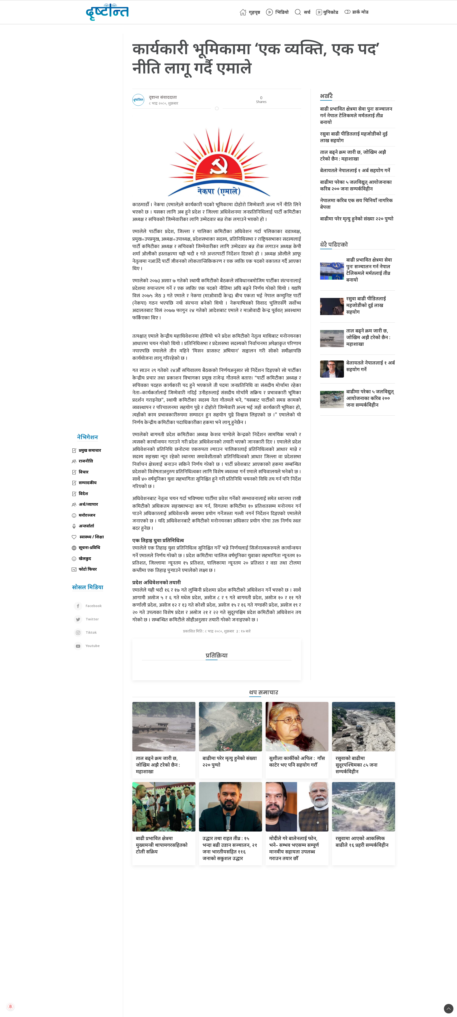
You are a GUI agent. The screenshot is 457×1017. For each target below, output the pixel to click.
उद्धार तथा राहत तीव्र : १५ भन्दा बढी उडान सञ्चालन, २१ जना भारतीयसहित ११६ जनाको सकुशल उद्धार (230, 848)
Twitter (92, 619)
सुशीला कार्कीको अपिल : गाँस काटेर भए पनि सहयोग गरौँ (297, 761)
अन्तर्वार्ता (86, 526)
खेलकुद (85, 558)
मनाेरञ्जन (87, 515)
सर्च (307, 12)
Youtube (92, 645)
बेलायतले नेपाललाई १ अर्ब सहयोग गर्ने (355, 170)
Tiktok (91, 632)
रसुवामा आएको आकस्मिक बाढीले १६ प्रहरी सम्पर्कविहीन (362, 841)
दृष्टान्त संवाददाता (163, 97)
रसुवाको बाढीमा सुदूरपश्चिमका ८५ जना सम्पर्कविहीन (357, 765)
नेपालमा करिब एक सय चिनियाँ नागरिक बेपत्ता (356, 203)
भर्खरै (326, 96)
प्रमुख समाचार (90, 450)
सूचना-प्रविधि (89, 547)
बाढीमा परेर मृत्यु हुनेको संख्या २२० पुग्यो (356, 218)
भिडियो (282, 12)
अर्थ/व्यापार (88, 504)
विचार (84, 472)
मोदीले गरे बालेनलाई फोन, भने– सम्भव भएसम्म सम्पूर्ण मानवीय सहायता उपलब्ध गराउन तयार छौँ (294, 848)
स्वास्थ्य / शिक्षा (91, 537)
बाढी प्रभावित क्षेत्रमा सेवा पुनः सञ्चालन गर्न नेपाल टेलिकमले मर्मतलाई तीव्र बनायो (356, 115)
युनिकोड (330, 12)
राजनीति (86, 461)
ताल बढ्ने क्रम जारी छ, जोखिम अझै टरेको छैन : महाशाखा (353, 155)
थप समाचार (263, 692)
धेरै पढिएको (334, 244)
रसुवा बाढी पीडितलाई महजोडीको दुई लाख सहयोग (353, 137)
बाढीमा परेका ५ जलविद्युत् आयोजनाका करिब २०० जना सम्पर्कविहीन (356, 185)
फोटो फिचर (88, 569)
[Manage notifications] (10, 1006)
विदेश (83, 493)
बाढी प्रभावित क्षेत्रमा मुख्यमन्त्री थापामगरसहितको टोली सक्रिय (162, 845)
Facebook (93, 605)
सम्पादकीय (88, 482)
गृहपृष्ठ (254, 12)
